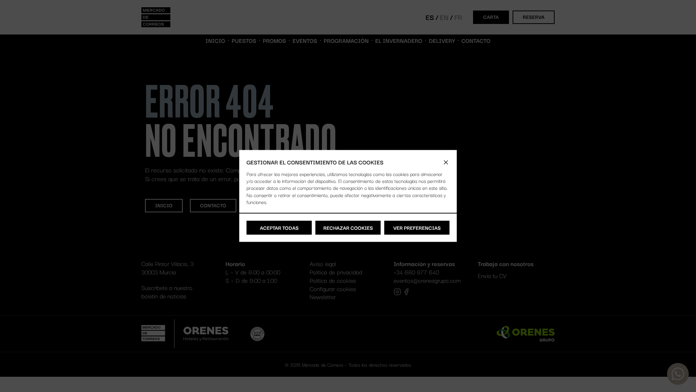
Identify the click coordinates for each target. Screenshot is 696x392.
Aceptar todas (279, 228)
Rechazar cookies (348, 228)
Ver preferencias (417, 228)
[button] (446, 162)
